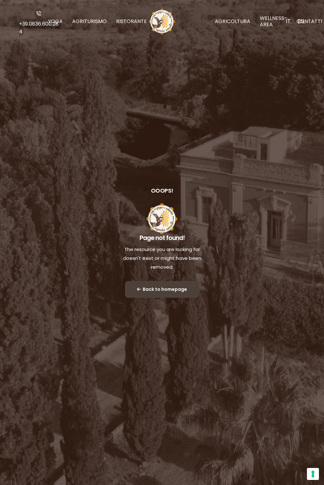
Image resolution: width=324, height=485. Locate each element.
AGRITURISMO (89, 21)
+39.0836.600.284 (39, 27)
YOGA (55, 21)
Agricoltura (232, 21)
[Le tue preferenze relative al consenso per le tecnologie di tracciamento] (313, 474)
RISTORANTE (131, 21)
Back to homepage (165, 289)
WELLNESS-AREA (273, 21)
